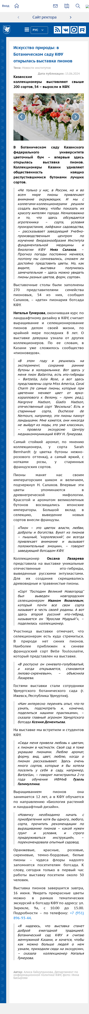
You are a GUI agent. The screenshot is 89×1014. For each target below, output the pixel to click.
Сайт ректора (44, 17)
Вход (5, 6)
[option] (44, 17)
